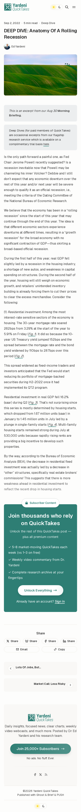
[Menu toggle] (74, 7)
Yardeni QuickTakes (45, 791)
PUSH (60, 795)
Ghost (40, 795)
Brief (50, 795)
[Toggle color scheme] (56, 7)
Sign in (60, 601)
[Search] (67, 7)
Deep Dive (48, 23)
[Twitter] (40, 774)
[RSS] (46, 774)
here (46, 144)
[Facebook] (35, 774)
